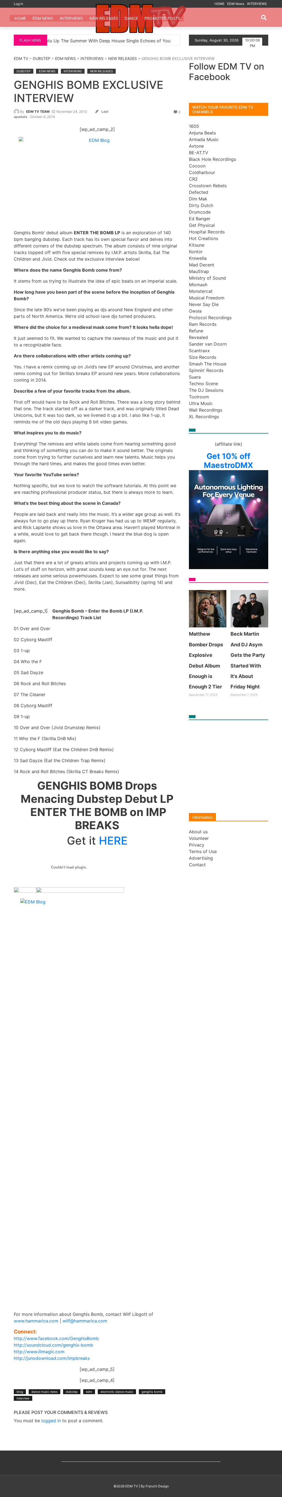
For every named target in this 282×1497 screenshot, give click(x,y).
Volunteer (199, 838)
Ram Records (202, 324)
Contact (197, 864)
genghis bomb (152, 1392)
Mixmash (198, 284)
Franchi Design (157, 1486)
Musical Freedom (206, 297)
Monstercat (201, 291)
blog (20, 1392)
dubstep (72, 1392)
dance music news (44, 1392)
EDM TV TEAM (38, 111)
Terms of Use (203, 851)
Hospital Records (207, 232)
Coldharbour (202, 172)
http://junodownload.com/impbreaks (52, 1358)
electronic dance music (117, 1392)
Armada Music (204, 139)
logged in (51, 1420)
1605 (194, 126)
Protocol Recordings (210, 317)
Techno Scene (203, 383)
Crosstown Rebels (208, 185)
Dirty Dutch (201, 205)
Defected (198, 192)
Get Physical (202, 225)
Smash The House (207, 363)
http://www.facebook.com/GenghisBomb (56, 1338)
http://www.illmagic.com (39, 1351)
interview (23, 1398)
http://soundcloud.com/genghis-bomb (53, 1345)
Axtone (196, 146)
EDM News (235, 4)
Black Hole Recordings (212, 159)
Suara (195, 377)
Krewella (198, 258)
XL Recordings (204, 416)
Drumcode (200, 212)
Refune (196, 330)
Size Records (202, 357)
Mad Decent (201, 265)
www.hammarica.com (36, 1321)
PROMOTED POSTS (162, 18)
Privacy (196, 845)
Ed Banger (199, 218)
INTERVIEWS (257, 4)
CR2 (193, 179)
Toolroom (199, 396)
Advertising (201, 858)
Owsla (195, 311)
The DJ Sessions (206, 390)
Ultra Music (201, 403)
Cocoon (197, 166)
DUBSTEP (41, 58)
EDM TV (21, 58)
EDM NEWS (65, 58)
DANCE (131, 18)
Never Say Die (204, 304)
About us (198, 831)
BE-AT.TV (198, 152)
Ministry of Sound (207, 278)
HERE (113, 840)
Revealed (198, 337)
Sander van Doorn (208, 344)
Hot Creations (203, 238)
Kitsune (196, 245)
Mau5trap (199, 271)
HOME (219, 4)
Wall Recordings (205, 410)
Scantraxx (199, 350)
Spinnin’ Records (206, 370)
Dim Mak (198, 199)
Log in (18, 4)
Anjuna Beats (202, 133)
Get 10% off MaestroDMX (228, 460)
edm (89, 1392)
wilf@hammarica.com (85, 1321)
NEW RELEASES (104, 18)
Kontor (196, 251)
